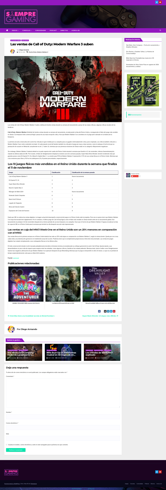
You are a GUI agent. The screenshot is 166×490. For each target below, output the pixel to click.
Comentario (10, 376)
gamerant (16, 258)
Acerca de (76, 30)
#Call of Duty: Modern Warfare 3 (38, 52)
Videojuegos (25, 40)
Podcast (53, 30)
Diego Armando (24, 50)
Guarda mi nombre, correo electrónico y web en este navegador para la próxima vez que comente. (38, 444)
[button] (160, 30)
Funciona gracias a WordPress (12, 483)
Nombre (9, 412)
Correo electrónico (12, 423)
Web (7, 434)
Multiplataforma (23, 350)
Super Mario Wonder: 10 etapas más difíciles (99, 316)
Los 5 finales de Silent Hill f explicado (99, 353)
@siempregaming (135, 114)
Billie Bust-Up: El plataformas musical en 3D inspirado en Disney (61, 354)
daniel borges (23, 358)
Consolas (26, 30)
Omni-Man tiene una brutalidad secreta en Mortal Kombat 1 (31, 316)
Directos (64, 30)
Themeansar (34, 483)
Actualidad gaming (15, 40)
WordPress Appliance (76, 488)
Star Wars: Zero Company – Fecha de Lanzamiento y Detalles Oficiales (21, 354)
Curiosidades (40, 30)
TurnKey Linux (91, 488)
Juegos (15, 30)
